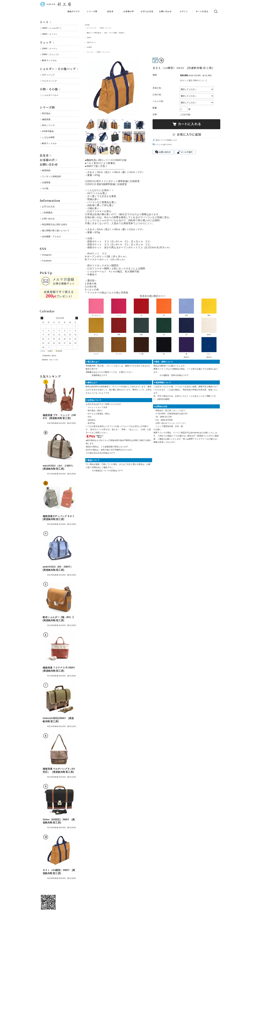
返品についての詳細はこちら (166, 140)
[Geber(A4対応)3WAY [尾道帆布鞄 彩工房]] (59, 698)
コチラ (104, 375)
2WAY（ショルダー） (52, 28)
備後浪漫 (46, 119)
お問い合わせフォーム (165, 423)
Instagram (47, 255)
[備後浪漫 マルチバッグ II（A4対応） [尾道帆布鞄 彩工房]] (59, 749)
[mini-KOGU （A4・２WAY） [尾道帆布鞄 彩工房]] (59, 446)
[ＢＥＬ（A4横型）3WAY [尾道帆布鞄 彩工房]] (59, 850)
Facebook (46, 260)
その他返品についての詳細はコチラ (107, 470)
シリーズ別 (92, 11)
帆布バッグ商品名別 (94, 33)
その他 (45, 188)
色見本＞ (46, 155)
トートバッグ (91, 28)
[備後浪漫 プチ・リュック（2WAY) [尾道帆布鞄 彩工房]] (59, 395)
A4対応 (89, 47)
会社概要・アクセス (51, 236)
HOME (87, 25)
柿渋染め (46, 113)
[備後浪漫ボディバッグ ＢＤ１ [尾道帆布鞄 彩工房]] (59, 496)
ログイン (184, 11)
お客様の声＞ (49, 160)
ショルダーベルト (50, 95)
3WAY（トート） (106, 28)
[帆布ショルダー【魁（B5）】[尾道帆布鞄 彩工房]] (59, 597)
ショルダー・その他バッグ (58, 69)
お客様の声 (128, 11)
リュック (90, 52)
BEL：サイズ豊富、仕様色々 (114, 33)
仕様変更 (46, 182)
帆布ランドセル (49, 60)
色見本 (110, 11)
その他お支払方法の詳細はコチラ (100, 453)
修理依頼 (46, 170)
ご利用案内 (47, 212)
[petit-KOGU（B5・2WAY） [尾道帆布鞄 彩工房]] (59, 547)
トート (44, 22)
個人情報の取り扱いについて (55, 230)
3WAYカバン (91, 42)
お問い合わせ (165, 11)
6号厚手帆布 (48, 131)
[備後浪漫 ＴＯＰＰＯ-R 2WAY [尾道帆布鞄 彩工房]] (59, 648)
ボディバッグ (48, 75)
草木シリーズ (48, 125)
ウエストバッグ (49, 81)
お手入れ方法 (147, 11)
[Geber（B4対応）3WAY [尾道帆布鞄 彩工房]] (59, 799)
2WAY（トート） (50, 48)
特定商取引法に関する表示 (54, 224)
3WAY (89, 37)
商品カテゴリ (73, 11)
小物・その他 (49, 89)
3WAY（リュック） (104, 52)
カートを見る (202, 11)
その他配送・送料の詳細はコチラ (174, 375)
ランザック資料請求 (51, 176)
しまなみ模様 (48, 137)
